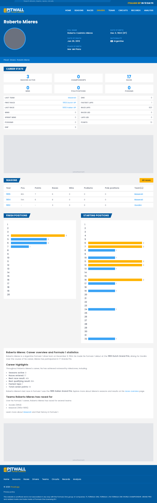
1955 (8, 194)
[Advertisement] (80, 153)
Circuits (123, 10)
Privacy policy (9, 492)
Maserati (72, 97)
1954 (8, 199)
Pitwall (6, 60)
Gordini (138, 205)
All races (146, 180)
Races (90, 10)
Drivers (101, 10)
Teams (111, 10)
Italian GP (134, 3)
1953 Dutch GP (69, 102)
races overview (132, 391)
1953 (8, 205)
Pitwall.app (15, 487)
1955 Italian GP (69, 107)
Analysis (148, 10)
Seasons (78, 10)
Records (136, 10)
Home (68, 10)
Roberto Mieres (23, 60)
